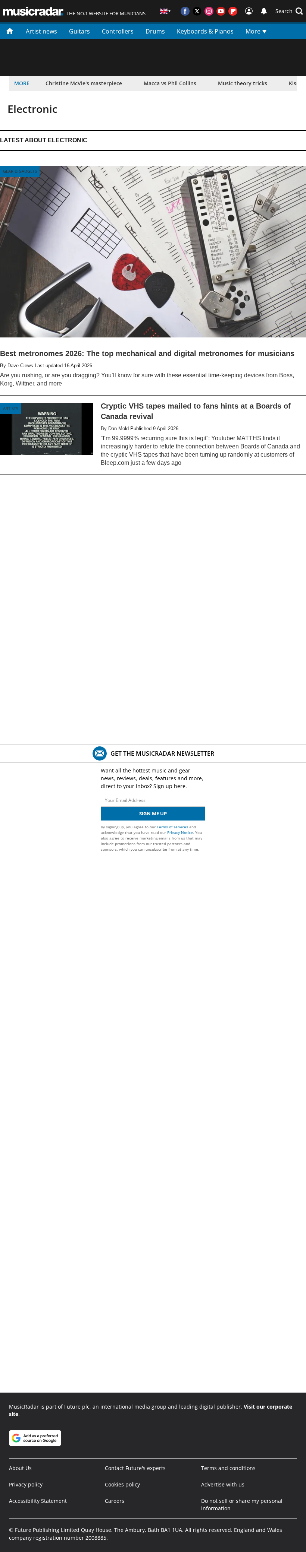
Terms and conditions (228, 1468)
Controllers (118, 31)
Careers (114, 1500)
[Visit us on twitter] (197, 11)
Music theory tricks (242, 83)
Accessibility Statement (38, 1500)
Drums (155, 31)
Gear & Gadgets (20, 171)
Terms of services (173, 826)
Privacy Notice (180, 832)
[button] (289, 11)
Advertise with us (222, 1484)
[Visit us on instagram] (208, 11)
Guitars (79, 31)
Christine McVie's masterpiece (84, 83)
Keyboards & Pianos (205, 31)
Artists (10, 408)
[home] (10, 30)
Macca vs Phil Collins (170, 83)
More (254, 31)
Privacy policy (26, 1484)
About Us (20, 1468)
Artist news (41, 31)
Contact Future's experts (135, 1468)
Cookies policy (122, 1484)
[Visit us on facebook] (185, 11)
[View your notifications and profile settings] (263, 11)
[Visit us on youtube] (220, 11)
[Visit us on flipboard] (232, 11)
